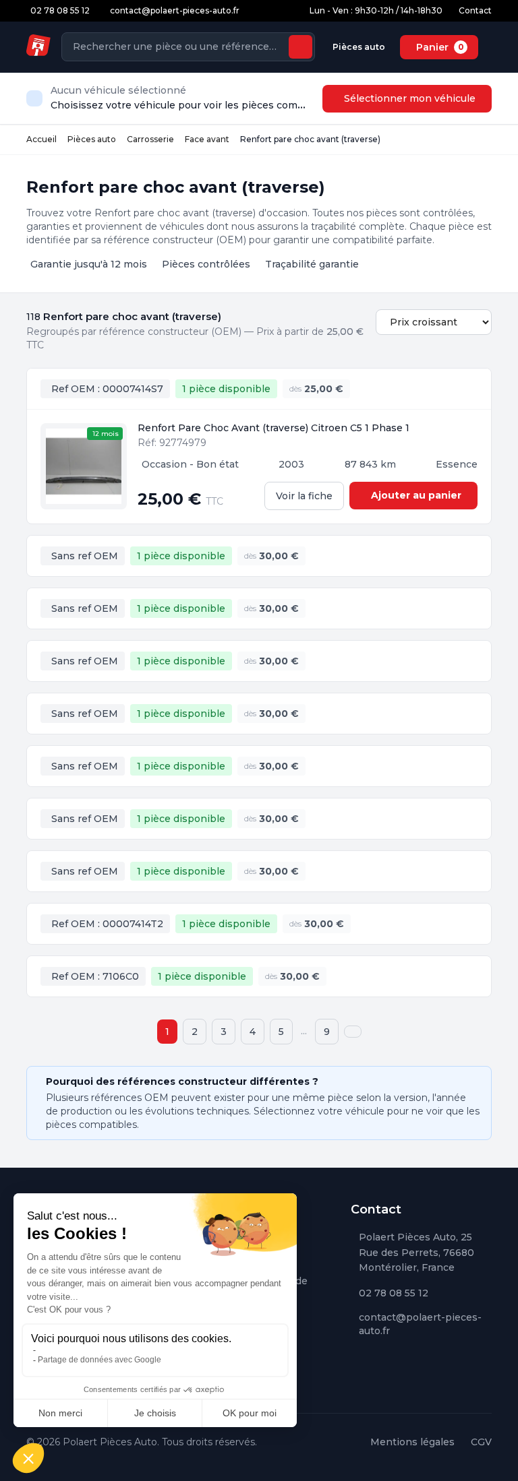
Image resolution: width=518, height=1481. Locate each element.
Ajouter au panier (416, 495)
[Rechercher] (300, 47)
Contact (475, 10)
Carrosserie (150, 139)
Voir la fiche (304, 496)
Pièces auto (359, 47)
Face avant (207, 139)
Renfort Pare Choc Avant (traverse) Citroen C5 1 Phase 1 (273, 428)
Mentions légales (412, 1442)
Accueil (41, 139)
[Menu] (489, 47)
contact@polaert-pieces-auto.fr (420, 1324)
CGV (481, 1442)
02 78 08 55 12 (393, 1293)
